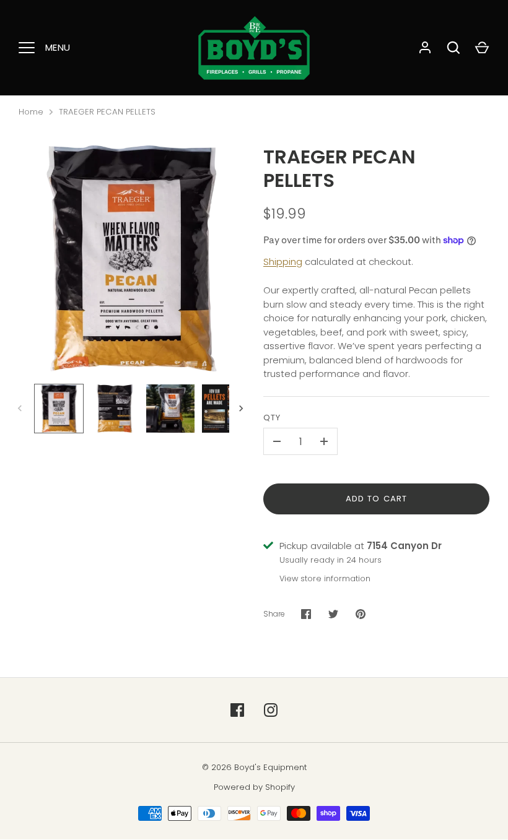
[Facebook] (237, 710)
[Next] (242, 408)
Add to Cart (376, 498)
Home (31, 112)
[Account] (425, 47)
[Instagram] (270, 710)
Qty (272, 417)
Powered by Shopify (254, 787)
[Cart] (482, 47)
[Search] (453, 47)
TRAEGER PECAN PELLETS (107, 112)
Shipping (282, 261)
